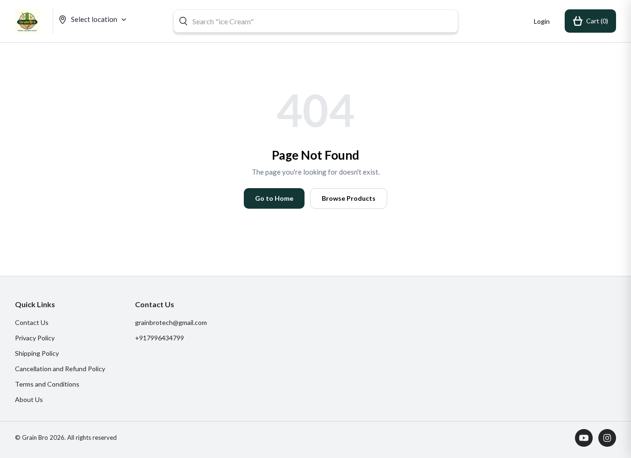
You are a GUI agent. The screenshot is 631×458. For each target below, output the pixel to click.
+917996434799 (159, 338)
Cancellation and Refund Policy (60, 369)
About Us (29, 399)
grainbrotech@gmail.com (171, 322)
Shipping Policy (37, 353)
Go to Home (274, 198)
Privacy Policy (35, 338)
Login (542, 21)
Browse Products (349, 198)
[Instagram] (607, 438)
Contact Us (32, 322)
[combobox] (316, 21)
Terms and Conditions (47, 384)
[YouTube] (584, 438)
